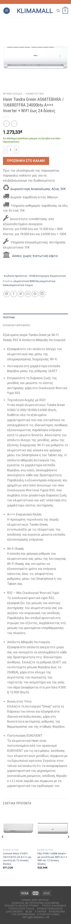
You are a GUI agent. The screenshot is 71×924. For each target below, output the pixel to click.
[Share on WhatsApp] (6, 294)
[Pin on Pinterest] (35, 294)
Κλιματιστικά (35, 93)
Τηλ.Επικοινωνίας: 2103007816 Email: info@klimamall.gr (36, 916)
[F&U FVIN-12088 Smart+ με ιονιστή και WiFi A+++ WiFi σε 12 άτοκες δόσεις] (52, 828)
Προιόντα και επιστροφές (22, 905)
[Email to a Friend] (28, 294)
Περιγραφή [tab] (9, 317)
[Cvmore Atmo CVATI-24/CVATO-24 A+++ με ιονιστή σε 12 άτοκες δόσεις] (18, 828)
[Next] (68, 844)
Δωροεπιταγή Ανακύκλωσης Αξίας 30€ (38, 189)
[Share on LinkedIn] (42, 294)
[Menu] (6, 10)
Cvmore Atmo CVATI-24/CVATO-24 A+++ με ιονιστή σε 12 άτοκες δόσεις (17, 858)
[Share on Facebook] (13, 294)
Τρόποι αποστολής (21, 908)
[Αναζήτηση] (58, 11)
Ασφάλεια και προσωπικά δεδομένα (35, 903)
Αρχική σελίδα (12, 93)
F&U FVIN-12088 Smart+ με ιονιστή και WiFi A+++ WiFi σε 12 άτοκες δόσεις (52, 858)
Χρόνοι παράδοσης (50, 908)
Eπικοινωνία (57, 911)
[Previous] (3, 844)
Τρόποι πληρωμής (54, 905)
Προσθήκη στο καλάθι (26, 161)
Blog (29, 911)
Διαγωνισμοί (14, 911)
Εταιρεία (40, 911)
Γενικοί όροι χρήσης (35, 900)
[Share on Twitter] (21, 294)
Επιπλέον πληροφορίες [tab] (16, 325)
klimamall (35, 11)
